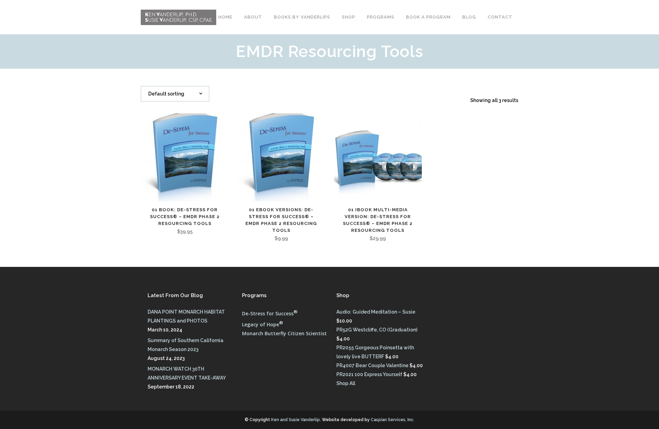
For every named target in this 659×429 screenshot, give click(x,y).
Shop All (345, 383)
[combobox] (175, 93)
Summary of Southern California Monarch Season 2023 (185, 345)
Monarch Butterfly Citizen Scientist (284, 333)
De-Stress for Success (270, 313)
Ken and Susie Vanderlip (295, 419)
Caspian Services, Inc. (392, 419)
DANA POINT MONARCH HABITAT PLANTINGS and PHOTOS (186, 316)
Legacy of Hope (262, 324)
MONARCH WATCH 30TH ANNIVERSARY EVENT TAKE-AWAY (187, 373)
